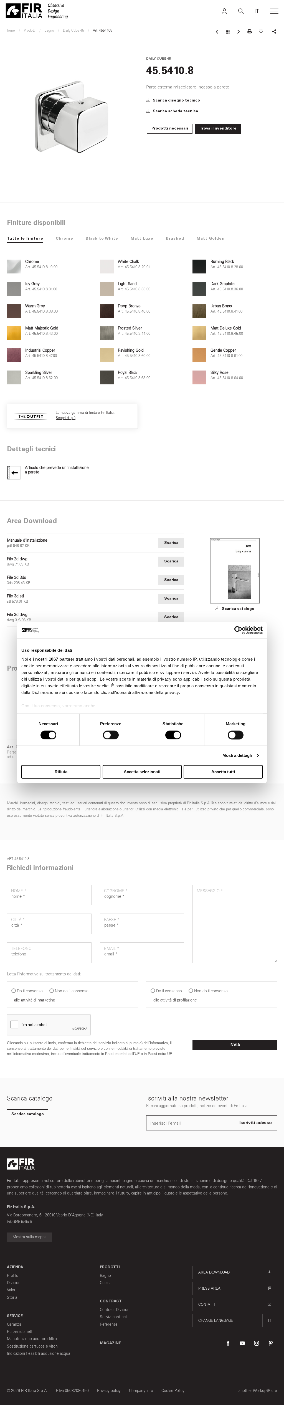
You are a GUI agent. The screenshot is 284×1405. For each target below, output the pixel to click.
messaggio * (210, 891)
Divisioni (14, 1282)
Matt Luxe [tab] (142, 239)
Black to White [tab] (102, 239)
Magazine (110, 1343)
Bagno (105, 1275)
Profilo (12, 1275)
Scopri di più (65, 418)
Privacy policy (109, 1390)
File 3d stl (15, 596)
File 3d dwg (17, 615)
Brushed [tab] (175, 239)
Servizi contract (113, 1317)
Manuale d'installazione (27, 540)
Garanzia (14, 1324)
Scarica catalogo (237, 609)
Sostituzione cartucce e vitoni (33, 1346)
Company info (141, 1390)
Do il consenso (30, 991)
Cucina (105, 1282)
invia (234, 1045)
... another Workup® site (255, 1390)
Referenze (109, 1324)
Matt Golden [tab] (211, 239)
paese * (112, 919)
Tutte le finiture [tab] (25, 239)
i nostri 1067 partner (54, 659)
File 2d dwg (17, 559)
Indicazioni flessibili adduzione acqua (38, 1353)
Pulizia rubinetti (20, 1331)
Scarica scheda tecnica (175, 111)
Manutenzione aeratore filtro (32, 1338)
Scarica (171, 543)
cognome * (116, 891)
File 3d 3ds (16, 577)
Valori (11, 1290)
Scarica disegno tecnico (176, 101)
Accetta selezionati (142, 772)
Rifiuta (61, 772)
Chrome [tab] (64, 239)
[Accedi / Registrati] (224, 11)
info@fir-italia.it (19, 1222)
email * (111, 948)
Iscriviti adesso (255, 1123)
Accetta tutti (223, 772)
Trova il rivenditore (218, 129)
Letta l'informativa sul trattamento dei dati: (44, 974)
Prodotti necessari (169, 129)
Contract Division (115, 1309)
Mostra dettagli (237, 755)
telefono (21, 948)
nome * (18, 891)
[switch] (111, 735)
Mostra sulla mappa (29, 1237)
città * (18, 919)
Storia (12, 1297)
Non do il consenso (71, 991)
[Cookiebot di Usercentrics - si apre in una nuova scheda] (238, 630)
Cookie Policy (172, 1390)
